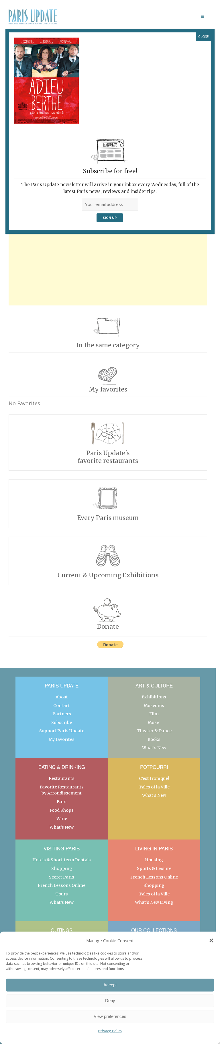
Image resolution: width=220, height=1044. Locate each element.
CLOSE (203, 36)
